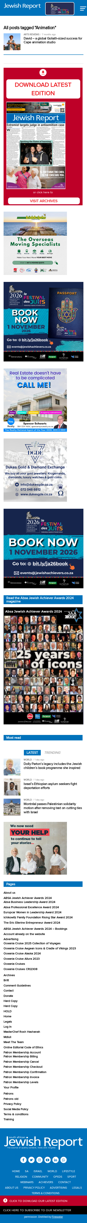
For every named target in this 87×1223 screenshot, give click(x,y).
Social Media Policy (16, 1109)
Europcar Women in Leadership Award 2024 (32, 912)
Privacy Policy (12, 1103)
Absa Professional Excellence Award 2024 (31, 907)
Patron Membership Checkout (23, 1066)
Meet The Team (14, 1042)
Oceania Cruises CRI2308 (20, 969)
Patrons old (11, 1098)
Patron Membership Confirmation (25, 1072)
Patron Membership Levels (21, 1082)
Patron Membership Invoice (21, 1077)
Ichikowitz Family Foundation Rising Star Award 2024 (38, 917)
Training (9, 1119)
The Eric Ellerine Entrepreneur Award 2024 (32, 922)
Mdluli (7, 1037)
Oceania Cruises (14, 963)
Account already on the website (24, 934)
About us (9, 892)
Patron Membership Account (22, 1052)
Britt (6, 980)
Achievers (46, 1182)
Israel (38, 1171)
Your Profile (11, 1087)
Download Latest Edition (43, 88)
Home (7, 1016)
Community (40, 1176)
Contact (9, 990)
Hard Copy (11, 1000)
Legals (8, 1021)
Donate (8, 995)
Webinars (27, 1182)
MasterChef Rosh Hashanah (22, 1031)
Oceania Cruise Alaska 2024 (22, 953)
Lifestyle (68, 1171)
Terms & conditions (16, 1114)
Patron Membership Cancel (21, 1061)
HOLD (8, 1011)
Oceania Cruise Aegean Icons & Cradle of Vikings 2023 (40, 948)
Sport (71, 1176)
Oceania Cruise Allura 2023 (22, 958)
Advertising (11, 939)
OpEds (57, 1176)
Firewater (57, 1217)
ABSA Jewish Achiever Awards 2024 (28, 898)
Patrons (9, 1093)
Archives (9, 975)
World (52, 1171)
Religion (21, 1176)
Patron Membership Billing (21, 1056)
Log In (8, 1026)
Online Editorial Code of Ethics (23, 1047)
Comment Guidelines (17, 985)
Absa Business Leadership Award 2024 (29, 902)
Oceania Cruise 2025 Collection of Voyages (32, 943)
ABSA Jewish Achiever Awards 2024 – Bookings (35, 928)
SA (27, 1171)
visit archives (44, 200)
